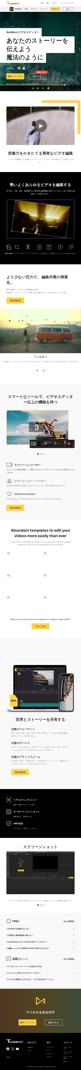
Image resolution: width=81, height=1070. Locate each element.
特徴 (26, 9)
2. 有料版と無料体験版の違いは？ (19, 935)
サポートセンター (68, 1048)
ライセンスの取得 (68, 1057)
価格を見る (53, 1022)
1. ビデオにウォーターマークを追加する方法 (24, 966)
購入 (48, 3)
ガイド (29, 1050)
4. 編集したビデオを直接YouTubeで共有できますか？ (28, 948)
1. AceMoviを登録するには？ (18, 929)
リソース (43, 9)
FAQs (65, 1061)
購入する (39, 75)
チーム (48, 1050)
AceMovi (30, 1047)
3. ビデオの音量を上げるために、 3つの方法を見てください (30, 979)
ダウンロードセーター (68, 3)
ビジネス (49, 1057)
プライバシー (50, 1053)
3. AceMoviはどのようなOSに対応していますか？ (26, 942)
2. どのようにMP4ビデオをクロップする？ (23, 973)
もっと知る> (69, 921)
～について (49, 1047)
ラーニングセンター (68, 1052)
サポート (55, 3)
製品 (42, 3)
